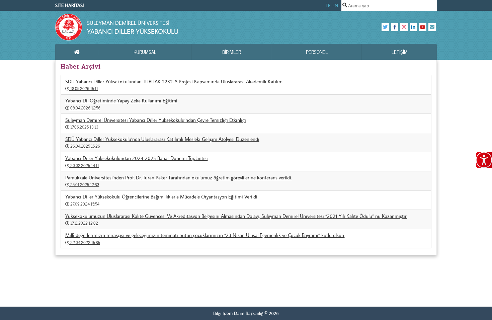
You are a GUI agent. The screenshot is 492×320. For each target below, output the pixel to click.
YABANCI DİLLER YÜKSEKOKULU (132, 31)
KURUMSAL (145, 52)
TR (328, 5)
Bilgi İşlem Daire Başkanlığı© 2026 (246, 313)
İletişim (399, 52)
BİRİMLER (231, 52)
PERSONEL (317, 52)
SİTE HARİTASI (69, 5)
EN (335, 5)
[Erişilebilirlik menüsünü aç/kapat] (484, 160)
